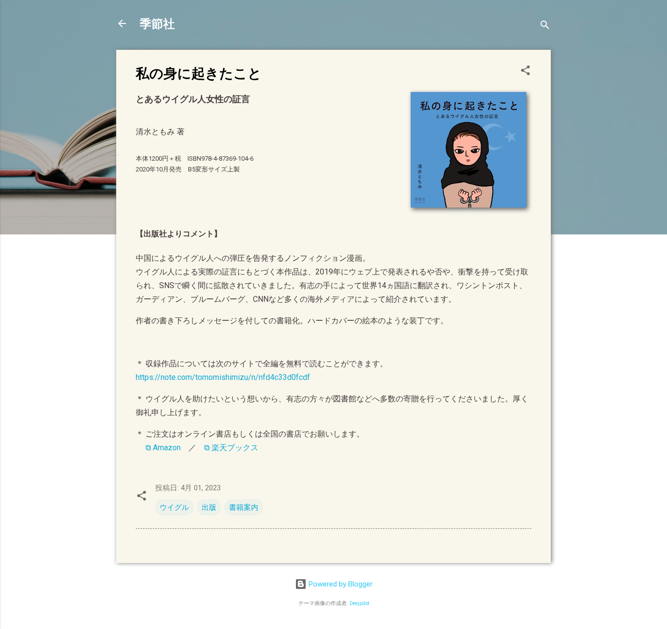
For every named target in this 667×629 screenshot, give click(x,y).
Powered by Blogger (340, 584)
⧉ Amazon (163, 447)
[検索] (545, 27)
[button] (525, 72)
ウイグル (174, 507)
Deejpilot (359, 603)
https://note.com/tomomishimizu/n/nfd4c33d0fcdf (223, 377)
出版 (209, 507)
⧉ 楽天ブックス (231, 447)
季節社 (157, 23)
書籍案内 (243, 507)
